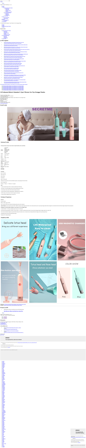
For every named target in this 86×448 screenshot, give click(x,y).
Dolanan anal (7, 15)
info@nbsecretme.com (3, 324)
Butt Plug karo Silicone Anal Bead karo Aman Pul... (13, 311)
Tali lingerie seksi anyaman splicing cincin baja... (11, 45)
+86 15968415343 (3, 323)
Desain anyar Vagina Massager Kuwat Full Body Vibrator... (12, 61)
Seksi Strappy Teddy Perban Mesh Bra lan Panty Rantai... (12, 52)
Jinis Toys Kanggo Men (7, 12)
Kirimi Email (2, 334)
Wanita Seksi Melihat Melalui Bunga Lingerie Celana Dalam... (13, 43)
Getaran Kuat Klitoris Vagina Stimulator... (10, 73)
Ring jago (7, 13)
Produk (3, 25)
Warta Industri (6, 18)
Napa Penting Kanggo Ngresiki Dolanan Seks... (11, 329)
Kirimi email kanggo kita (3, 103)
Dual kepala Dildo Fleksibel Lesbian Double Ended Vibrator (12, 64)
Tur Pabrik (5, 20)
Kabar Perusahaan (6, 17)
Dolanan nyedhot (8, 10)
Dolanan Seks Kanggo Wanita (8, 7)
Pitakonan (3, 19)
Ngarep (3, 6)
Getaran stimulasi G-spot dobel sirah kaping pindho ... (11, 66)
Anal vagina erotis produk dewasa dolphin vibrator (11, 68)
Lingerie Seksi (4, 38)
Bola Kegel (7, 8)
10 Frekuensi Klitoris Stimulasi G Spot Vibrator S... (11, 80)
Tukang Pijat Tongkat (7, 34)
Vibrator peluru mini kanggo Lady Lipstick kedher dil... (12, 59)
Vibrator (5, 33)
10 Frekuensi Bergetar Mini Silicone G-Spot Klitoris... (11, 71)
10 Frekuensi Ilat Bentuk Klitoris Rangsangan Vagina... (12, 82)
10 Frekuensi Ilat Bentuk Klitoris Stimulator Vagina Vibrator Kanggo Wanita (15, 304)
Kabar (3, 16)
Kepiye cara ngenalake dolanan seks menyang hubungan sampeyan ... (14, 332)
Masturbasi (7, 14)
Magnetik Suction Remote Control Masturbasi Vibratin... (12, 78)
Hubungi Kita (4, 21)
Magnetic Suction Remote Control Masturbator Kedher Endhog (13, 305)
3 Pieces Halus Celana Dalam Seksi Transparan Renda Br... (12, 50)
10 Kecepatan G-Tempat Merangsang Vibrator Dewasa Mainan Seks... (14, 75)
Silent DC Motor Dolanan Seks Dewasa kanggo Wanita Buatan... (13, 57)
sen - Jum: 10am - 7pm (3, 322)
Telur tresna (7, 9)
